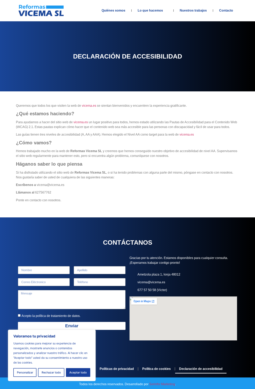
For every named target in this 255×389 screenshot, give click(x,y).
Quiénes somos (113, 10)
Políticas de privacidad (117, 368)
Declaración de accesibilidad (201, 368)
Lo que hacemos (150, 10)
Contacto (226, 10)
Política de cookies (156, 368)
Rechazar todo (51, 372)
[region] (52, 355)
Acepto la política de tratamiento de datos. (51, 315)
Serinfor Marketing (162, 384)
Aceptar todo (78, 372)
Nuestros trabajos (193, 10)
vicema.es (89, 105)
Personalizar (25, 372)
